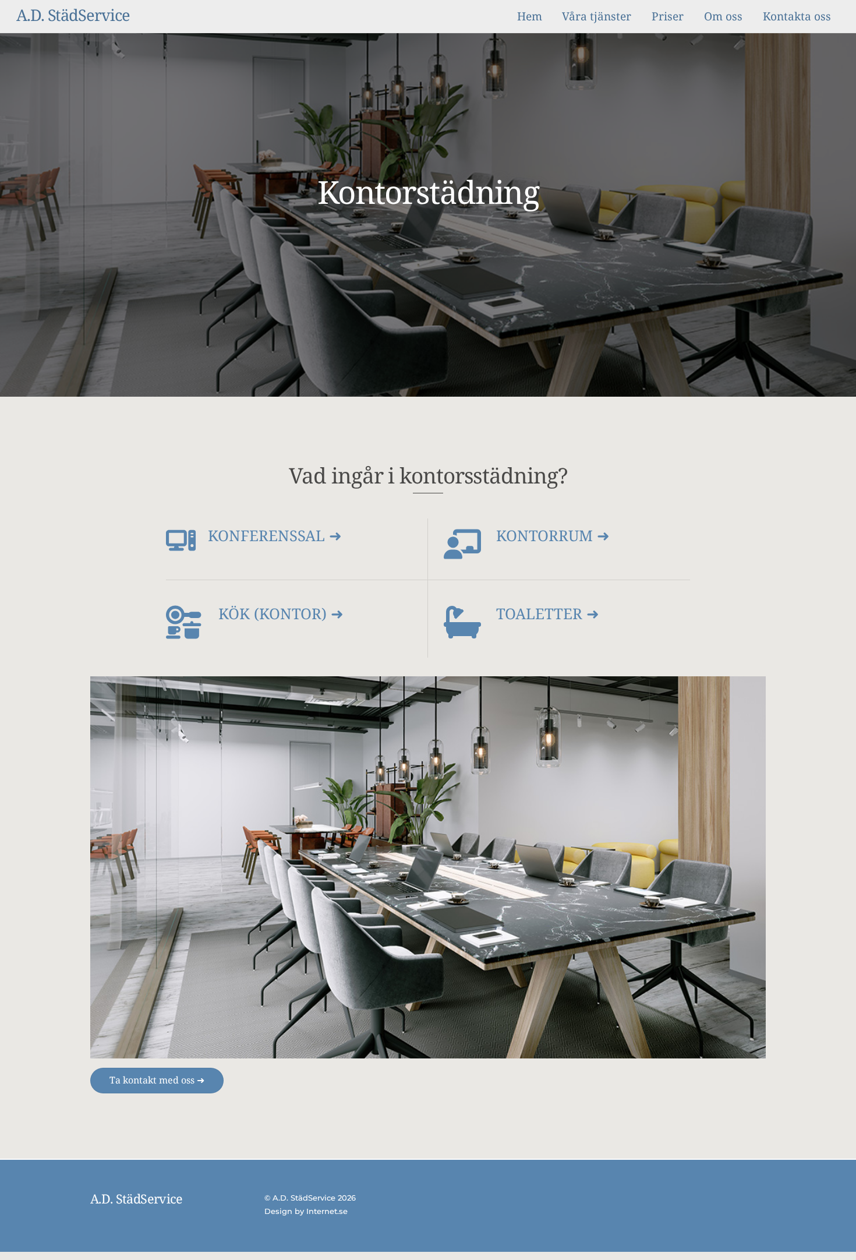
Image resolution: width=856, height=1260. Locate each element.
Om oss (723, 16)
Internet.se (327, 1211)
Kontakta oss (797, 16)
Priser (668, 16)
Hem (529, 16)
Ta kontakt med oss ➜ (156, 1080)
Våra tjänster (596, 16)
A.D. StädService (304, 1197)
